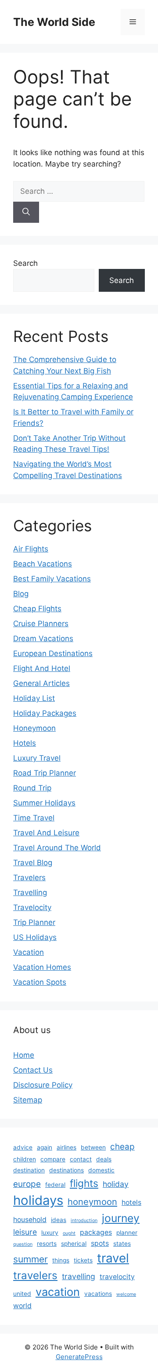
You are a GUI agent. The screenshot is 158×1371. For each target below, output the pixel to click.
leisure (25, 1232)
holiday (116, 1184)
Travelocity (32, 907)
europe (27, 1184)
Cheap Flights (37, 608)
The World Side (54, 22)
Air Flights (30, 548)
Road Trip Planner (44, 773)
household (30, 1219)
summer (30, 1259)
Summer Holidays (44, 802)
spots (100, 1243)
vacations (98, 1293)
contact (81, 1159)
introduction (84, 1220)
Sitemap (27, 1099)
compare (52, 1159)
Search (25, 263)
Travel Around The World (57, 847)
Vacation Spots (39, 982)
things (60, 1260)
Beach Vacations (42, 563)
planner (126, 1232)
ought (69, 1233)
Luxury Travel (37, 758)
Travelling (30, 892)
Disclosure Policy (42, 1085)
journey (121, 1218)
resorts (47, 1243)
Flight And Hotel (41, 668)
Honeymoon (34, 728)
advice (22, 1147)
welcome (126, 1294)
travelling (78, 1276)
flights (84, 1183)
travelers (35, 1275)
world (22, 1306)
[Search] (26, 212)
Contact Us (33, 1070)
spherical (73, 1243)
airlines (66, 1147)
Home (23, 1055)
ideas (58, 1219)
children (24, 1159)
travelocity (117, 1277)
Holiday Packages (44, 713)
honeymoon (92, 1201)
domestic (101, 1170)
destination (29, 1170)
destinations (66, 1170)
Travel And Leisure (46, 832)
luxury (49, 1232)
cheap (122, 1147)
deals (103, 1159)
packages (96, 1232)
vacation (58, 1291)
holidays (38, 1200)
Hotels (24, 743)
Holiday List (34, 698)
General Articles (41, 683)
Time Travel (33, 817)
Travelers (29, 877)
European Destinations (53, 653)
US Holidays (35, 937)
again (44, 1147)
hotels (131, 1202)
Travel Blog (32, 862)
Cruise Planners (40, 623)
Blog (21, 593)
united (22, 1293)
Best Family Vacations (52, 578)
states (122, 1243)
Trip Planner (34, 922)
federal (55, 1184)
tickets (83, 1260)
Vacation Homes (42, 967)
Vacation (28, 952)
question (22, 1244)
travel (113, 1258)
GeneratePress (79, 1357)
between (93, 1147)
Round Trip (32, 787)
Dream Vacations (43, 638)
